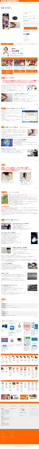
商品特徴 (7, 70)
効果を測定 (19, 70)
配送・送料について (3, 434)
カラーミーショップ (11, 445)
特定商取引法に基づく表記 (26, 31)
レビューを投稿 (25, 37)
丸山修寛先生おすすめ (25, 16)
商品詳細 (7, 73)
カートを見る (12, 435)
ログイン (12, 434)
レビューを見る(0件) (26, 36)
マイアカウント (12, 431)
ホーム (2, 431)
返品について (25, 30)
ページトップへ (35, 104)
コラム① (31, 70)
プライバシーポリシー (4, 438)
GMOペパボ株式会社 (22, 445)
